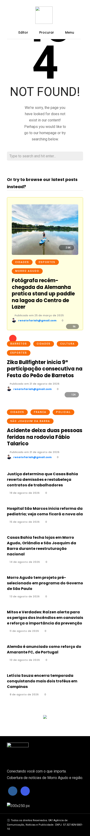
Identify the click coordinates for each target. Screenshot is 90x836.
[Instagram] (25, 791)
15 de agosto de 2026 (24, 522)
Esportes (47, 262)
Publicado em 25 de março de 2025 (39, 315)
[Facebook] (12, 791)
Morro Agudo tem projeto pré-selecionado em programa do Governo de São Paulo (45, 583)
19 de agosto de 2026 (24, 493)
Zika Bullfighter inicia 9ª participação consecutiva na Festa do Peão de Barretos (44, 369)
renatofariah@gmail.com (37, 320)
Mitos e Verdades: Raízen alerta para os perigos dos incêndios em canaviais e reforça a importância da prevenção (45, 617)
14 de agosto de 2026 (24, 562)
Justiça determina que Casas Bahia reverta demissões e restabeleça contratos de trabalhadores (42, 479)
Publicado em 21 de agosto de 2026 (34, 384)
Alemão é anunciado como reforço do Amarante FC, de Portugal (44, 649)
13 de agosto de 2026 (24, 596)
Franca (40, 412)
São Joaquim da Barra (30, 421)
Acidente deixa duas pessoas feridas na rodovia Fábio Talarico (44, 437)
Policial (63, 412)
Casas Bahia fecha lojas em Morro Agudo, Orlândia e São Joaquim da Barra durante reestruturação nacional (41, 546)
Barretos (18, 343)
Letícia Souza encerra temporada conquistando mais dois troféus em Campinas (42, 681)
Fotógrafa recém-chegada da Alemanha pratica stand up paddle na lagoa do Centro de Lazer (43, 293)
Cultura (67, 343)
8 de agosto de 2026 (24, 694)
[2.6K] (45, 253)
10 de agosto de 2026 (24, 660)
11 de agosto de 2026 (24, 631)
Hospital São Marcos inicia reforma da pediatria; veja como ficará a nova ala (45, 511)
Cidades (22, 262)
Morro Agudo (27, 270)
